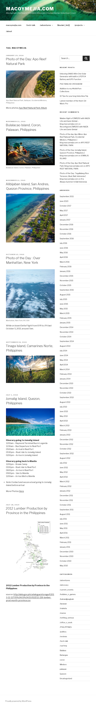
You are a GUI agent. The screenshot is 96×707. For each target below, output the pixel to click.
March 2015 (65, 313)
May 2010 (64, 566)
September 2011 (66, 510)
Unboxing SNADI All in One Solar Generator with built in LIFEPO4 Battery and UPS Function (73, 76)
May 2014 (64, 360)
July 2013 (63, 407)
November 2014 (66, 332)
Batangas (64, 655)
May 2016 (64, 252)
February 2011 (65, 542)
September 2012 (67, 453)
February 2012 (65, 486)
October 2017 (65, 206)
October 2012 (65, 449)
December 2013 (66, 383)
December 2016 (66, 224)
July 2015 (63, 299)
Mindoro (63, 664)
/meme (63, 613)
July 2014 (63, 351)
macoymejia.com (30, 8)
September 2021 (67, 196)
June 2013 (64, 411)
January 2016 (65, 271)
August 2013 (65, 402)
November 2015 (66, 280)
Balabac (63, 650)
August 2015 (65, 295)
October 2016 (65, 234)
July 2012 (63, 463)
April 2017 (64, 215)
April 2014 (64, 365)
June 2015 (64, 304)
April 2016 (64, 257)
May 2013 (64, 416)
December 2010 (66, 552)
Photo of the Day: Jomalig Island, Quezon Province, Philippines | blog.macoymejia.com (73, 153)
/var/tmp (63, 646)
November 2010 (66, 556)
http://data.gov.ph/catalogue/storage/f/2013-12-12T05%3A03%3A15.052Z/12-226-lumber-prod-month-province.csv (30, 597)
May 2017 (64, 210)
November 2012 (66, 444)
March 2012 (64, 481)
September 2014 (67, 341)
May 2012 (64, 472)
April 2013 (64, 421)
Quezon (63, 674)
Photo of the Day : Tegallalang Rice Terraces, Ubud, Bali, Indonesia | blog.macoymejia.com (74, 176)
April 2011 (64, 533)
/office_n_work (66, 622)
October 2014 (65, 337)
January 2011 (65, 547)
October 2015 (65, 285)
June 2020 (64, 201)
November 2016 (66, 229)
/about (9, 31)
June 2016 (64, 248)
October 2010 (65, 561)
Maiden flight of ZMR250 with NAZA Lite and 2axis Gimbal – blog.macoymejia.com (75, 121)
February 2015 (66, 318)
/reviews (63, 636)
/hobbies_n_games (68, 594)
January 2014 (65, 379)
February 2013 (65, 430)
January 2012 (65, 491)
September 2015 (67, 290)
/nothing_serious (67, 618)
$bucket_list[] (63, 25)
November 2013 (66, 388)
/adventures (45, 25)
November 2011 (66, 500)
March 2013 (64, 425)
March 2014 (65, 369)
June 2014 (64, 355)
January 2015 (65, 323)
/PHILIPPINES (66, 627)
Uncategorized (66, 678)
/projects (78, 25)
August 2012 (65, 458)
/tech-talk (30, 25)
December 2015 (66, 276)
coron (62, 660)
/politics (63, 632)
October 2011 (65, 505)
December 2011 (66, 495)
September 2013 (67, 397)
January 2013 (65, 435)
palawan (63, 669)
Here (21, 491)
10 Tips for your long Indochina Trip (74, 96)
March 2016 (65, 262)
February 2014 (66, 374)
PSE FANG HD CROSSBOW (71, 84)
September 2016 (67, 238)
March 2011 (64, 538)
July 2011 (63, 519)
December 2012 (66, 439)
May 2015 (64, 309)
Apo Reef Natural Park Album (33, 108)
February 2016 (66, 266)
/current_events (66, 590)
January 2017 (65, 220)
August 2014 (65, 346)
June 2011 (64, 524)
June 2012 (64, 467)
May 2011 (63, 528)
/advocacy (64, 585)
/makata (63, 608)
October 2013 (65, 393)
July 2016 (63, 243)
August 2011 (65, 514)
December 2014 (66, 327)
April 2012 (64, 477)
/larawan (63, 604)
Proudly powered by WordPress (18, 701)
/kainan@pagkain (67, 599)
